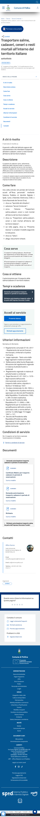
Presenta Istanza (15, 318)
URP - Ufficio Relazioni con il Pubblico (19, 759)
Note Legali (18, 812)
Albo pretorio (19, 739)
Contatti (19, 745)
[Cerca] (37, 2)
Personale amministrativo (19, 686)
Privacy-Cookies (8, 812)
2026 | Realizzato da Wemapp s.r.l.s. (20, 815)
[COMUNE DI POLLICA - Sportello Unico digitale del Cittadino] (8, 8)
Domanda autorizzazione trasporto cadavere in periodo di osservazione (15, 293)
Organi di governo (19, 677)
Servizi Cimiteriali (16, 19)
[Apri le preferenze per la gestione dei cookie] (3, 813)
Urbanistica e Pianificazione (19, 705)
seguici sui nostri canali (19, 762)
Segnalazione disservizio (19, 778)
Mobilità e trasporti (19, 710)
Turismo (19, 707)
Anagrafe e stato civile (19, 695)
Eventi (19, 731)
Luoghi (19, 689)
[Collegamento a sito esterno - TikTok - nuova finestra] (22, 766)
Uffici (19, 679)
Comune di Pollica (22, 8)
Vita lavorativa (19, 700)
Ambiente (19, 717)
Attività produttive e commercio (19, 702)
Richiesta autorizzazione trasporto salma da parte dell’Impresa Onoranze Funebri (17, 299)
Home (2, 19)
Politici (19, 684)
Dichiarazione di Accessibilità (19, 780)
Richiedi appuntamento (15, 331)
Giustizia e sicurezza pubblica (19, 712)
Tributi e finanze (19, 714)
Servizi (8, 19)
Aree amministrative (19, 674)
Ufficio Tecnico (10, 545)
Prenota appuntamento (19, 773)
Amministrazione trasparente (19, 741)
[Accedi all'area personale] (38, 8)
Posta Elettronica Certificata (19, 756)
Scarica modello (11, 480)
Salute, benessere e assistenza (19, 719)
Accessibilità (32, 812)
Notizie (19, 726)
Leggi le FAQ (19, 775)
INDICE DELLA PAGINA (10, 77)
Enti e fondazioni (19, 681)
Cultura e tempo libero (19, 698)
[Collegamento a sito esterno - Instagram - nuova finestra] (19, 766)
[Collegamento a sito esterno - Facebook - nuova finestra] (15, 766)
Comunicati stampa (19, 728)
